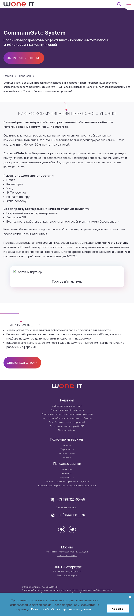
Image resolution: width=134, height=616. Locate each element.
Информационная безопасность (67, 410)
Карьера (67, 457)
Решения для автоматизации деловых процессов (67, 414)
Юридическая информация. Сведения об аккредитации (67, 485)
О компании (67, 469)
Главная (8, 76)
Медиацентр (67, 477)
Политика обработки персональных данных (67, 481)
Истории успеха (67, 453)
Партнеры (25, 76)
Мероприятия (67, 449)
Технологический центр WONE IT (67, 426)
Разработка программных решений (67, 422)
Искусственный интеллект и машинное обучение (67, 418)
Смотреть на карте (67, 555)
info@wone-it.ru (72, 515)
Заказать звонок (66, 507)
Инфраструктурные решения (67, 406)
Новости (67, 445)
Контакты (67, 473)
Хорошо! (118, 609)
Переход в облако (67, 430)
